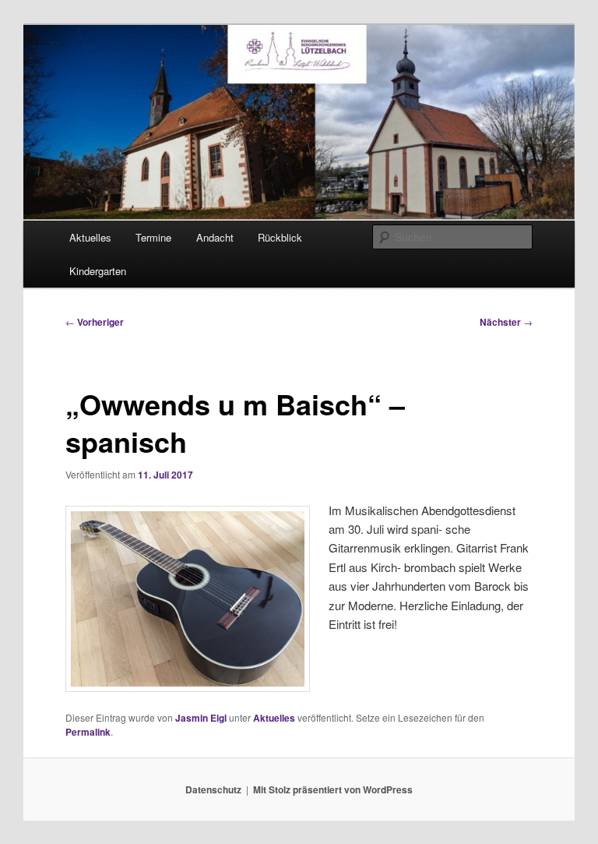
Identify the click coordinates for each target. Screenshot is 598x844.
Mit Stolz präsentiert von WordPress (333, 789)
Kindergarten (97, 270)
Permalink (88, 732)
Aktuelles (90, 237)
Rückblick (280, 237)
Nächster (506, 322)
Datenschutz (213, 789)
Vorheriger (94, 322)
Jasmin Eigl (201, 718)
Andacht (215, 237)
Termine (153, 237)
